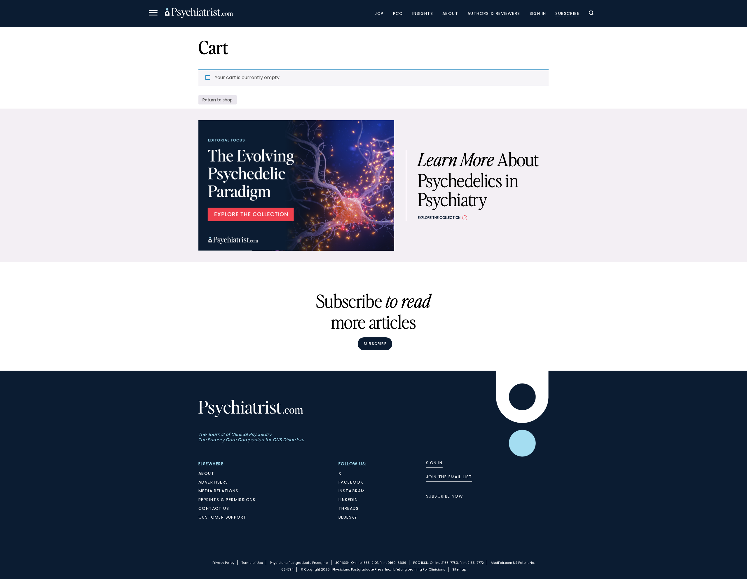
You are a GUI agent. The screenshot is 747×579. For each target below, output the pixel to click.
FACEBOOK (350, 482)
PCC (398, 13)
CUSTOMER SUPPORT (222, 517)
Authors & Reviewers (493, 13)
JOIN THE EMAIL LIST (449, 477)
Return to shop (218, 100)
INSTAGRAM (351, 491)
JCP (379, 13)
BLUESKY (347, 517)
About (450, 13)
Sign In (538, 13)
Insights (422, 13)
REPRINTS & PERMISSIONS (227, 500)
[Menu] (153, 13)
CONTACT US (213, 508)
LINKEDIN (348, 500)
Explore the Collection (439, 217)
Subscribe (567, 13)
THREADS (348, 508)
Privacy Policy (223, 562)
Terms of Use (252, 562)
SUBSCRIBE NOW (444, 496)
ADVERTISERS (213, 482)
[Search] (591, 14)
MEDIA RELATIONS (218, 491)
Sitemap (459, 569)
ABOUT (206, 473)
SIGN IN (434, 463)
